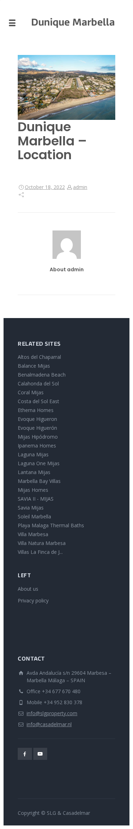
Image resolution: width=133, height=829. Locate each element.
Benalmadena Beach (42, 374)
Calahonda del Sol (38, 383)
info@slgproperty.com (52, 713)
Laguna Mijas (33, 454)
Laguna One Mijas (39, 463)
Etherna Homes (36, 410)
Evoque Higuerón (37, 427)
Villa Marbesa (33, 534)
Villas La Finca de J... (40, 552)
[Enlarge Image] (66, 87)
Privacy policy (33, 600)
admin (80, 187)
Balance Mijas (34, 365)
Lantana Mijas (34, 472)
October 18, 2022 (45, 187)
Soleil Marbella (34, 516)
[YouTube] (40, 754)
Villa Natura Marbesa (42, 543)
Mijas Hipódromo (38, 436)
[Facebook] (25, 754)
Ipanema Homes (37, 445)
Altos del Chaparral (39, 357)
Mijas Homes (33, 489)
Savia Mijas (31, 507)
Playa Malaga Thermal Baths (51, 525)
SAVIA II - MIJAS (36, 498)
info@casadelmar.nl (49, 724)
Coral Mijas (31, 392)
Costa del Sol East (38, 401)
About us (28, 588)
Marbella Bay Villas (39, 481)
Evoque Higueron (37, 419)
